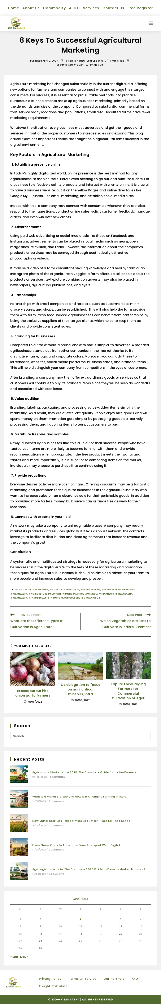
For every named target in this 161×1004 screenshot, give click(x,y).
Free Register (140, 8)
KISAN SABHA (70, 999)
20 (120, 934)
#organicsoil (90, 597)
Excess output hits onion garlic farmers (33, 693)
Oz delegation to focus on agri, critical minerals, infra (80, 690)
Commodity (54, 8)
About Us (31, 8)
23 (40, 941)
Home (13, 8)
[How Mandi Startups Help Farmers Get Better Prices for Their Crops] (19, 823)
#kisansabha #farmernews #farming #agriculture (45, 597)
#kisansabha (123, 593)
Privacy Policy (50, 979)
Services (91, 8)
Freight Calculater (54, 986)
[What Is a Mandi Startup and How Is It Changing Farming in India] (19, 799)
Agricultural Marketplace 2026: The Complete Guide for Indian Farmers (84, 772)
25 (80, 941)
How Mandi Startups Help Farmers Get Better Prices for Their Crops (81, 821)
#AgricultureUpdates (64, 589)
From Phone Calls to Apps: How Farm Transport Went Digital (76, 845)
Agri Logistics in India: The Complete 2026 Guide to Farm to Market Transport (88, 869)
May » (24, 957)
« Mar (14, 957)
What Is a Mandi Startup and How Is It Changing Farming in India (79, 797)
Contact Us (114, 8)
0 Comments (57, 777)
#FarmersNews (90, 589)
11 (80, 926)
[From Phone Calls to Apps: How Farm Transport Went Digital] (19, 847)
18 (80, 934)
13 (120, 926)
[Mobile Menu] (151, 23)
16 (40, 934)
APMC (74, 8)
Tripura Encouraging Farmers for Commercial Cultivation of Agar (128, 691)
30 (40, 948)
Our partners (114, 979)
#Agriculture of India (33, 589)
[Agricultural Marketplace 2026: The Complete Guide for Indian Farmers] (19, 774)
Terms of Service (82, 979)
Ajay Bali (98, 64)
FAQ (135, 979)
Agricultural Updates (90, 60)
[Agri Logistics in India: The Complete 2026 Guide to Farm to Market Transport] (19, 871)
